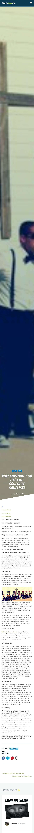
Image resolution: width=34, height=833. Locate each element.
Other (14, 471)
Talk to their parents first (9, 632)
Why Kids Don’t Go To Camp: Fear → (22, 776)
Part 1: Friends (6, 510)
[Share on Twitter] (8, 758)
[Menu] (31, 3)
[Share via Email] (16, 758)
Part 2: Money (6, 513)
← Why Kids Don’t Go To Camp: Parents (13, 773)
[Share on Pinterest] (12, 758)
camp (19, 471)
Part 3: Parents (6, 516)
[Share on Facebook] (3, 758)
